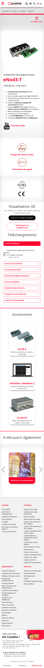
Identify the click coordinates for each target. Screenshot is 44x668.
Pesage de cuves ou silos (22, 154)
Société (5, 505)
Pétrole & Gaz (6, 626)
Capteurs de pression (31, 552)
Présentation (6, 509)
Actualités (5, 522)
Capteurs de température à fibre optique (33, 527)
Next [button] (41, 470)
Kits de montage (29, 517)
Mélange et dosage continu (11, 576)
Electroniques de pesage (32, 519)
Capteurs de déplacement (32, 555)
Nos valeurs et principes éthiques (10, 528)
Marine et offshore (8, 618)
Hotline (26, 579)
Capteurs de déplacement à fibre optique (32, 532)
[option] (22, 45)
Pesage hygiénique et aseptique (9, 594)
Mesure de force (7, 602)
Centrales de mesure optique (31, 543)
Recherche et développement (7, 513)
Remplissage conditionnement (7, 580)
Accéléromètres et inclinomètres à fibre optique (31, 538)
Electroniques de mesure (32, 547)
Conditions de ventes (9, 524)
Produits (27, 505)
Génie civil (5, 621)
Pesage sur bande (8, 583)
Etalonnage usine (29, 576)
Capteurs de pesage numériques (30, 513)
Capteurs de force (30, 560)
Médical (4, 615)
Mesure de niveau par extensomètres (9, 587)
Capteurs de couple (30, 557)
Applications (7, 566)
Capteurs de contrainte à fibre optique (32, 523)
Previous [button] (3, 470)
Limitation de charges (9, 608)
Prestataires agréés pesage (33, 581)
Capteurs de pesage (30, 509)
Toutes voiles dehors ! (9, 532)
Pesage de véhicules (8, 571)
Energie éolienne (7, 623)
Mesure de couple (8, 605)
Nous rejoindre (7, 519)
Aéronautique (6, 613)
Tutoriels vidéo (18, 125)
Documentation (36, 22)
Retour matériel (29, 584)
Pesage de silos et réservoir (11, 573)
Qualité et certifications (9, 517)
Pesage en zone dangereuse (7, 599)
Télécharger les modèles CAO (22, 226)
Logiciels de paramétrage (32, 562)
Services (27, 566)
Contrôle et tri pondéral (10, 590)
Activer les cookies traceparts (22, 218)
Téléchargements (29, 573)
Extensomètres (29, 550)
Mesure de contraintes (9, 610)
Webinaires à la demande (32, 571)
